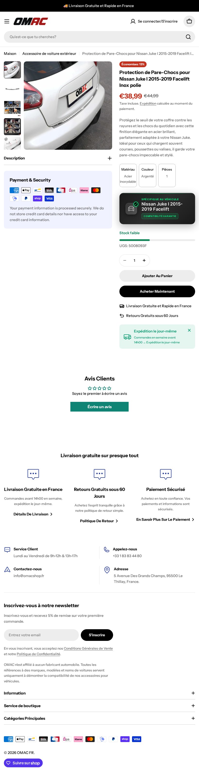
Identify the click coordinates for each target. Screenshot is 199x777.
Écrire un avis (100, 406)
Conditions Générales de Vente (88, 648)
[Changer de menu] (7, 21)
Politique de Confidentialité (38, 654)
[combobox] (99, 37)
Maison (10, 53)
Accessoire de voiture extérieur (49, 53)
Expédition (148, 103)
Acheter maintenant (157, 291)
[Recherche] (188, 37)
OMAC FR (25, 752)
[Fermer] (189, 330)
